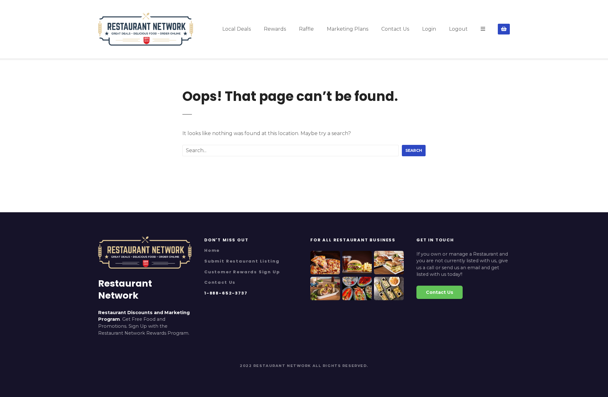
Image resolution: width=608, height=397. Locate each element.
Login (429, 29)
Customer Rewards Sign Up (242, 272)
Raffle (306, 29)
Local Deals (236, 29)
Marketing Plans (347, 29)
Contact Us (395, 29)
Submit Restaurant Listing (241, 261)
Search (413, 150)
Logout (458, 29)
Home (212, 250)
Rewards (275, 29)
